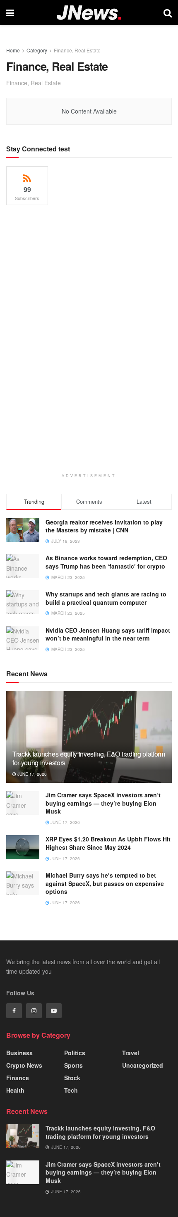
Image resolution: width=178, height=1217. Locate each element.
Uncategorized (142, 1065)
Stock (72, 1078)
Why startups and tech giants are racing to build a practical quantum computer (106, 598)
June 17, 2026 (31, 774)
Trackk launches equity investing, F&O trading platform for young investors (88, 758)
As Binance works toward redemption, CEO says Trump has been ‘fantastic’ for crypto (106, 562)
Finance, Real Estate (77, 50)
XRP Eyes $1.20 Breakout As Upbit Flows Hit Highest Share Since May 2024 (108, 843)
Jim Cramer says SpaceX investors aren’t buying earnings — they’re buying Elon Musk (103, 803)
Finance (17, 1078)
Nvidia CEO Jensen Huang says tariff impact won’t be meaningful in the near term (108, 634)
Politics (74, 1053)
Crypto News (24, 1065)
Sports (73, 1065)
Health (15, 1090)
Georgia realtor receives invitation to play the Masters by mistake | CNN (104, 526)
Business (19, 1053)
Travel (130, 1053)
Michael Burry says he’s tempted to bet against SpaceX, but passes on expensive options (105, 883)
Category (36, 50)
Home (13, 50)
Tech (71, 1090)
